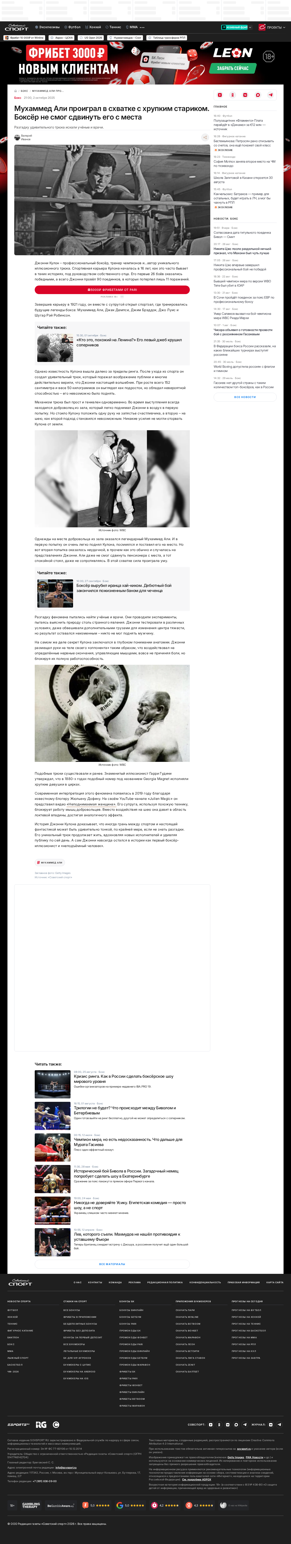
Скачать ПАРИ (185, 1310)
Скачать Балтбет (187, 1371)
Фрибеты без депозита (79, 1330)
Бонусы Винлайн (131, 1310)
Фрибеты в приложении (79, 1317)
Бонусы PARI (128, 1323)
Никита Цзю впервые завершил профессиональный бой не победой (240, 267)
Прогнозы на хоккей (246, 1317)
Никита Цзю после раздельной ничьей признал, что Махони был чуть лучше (242, 251)
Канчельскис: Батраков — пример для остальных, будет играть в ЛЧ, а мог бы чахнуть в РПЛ (242, 198)
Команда (115, 1282)
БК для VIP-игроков (77, 1358)
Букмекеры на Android (79, 1371)
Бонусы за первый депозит (82, 1337)
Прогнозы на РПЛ (244, 1344)
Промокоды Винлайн (135, 1351)
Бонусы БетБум (130, 1317)
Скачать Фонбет (187, 1330)
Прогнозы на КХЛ (244, 1351)
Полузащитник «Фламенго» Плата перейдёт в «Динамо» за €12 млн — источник (239, 124)
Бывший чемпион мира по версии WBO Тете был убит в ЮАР (242, 283)
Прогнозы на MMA (244, 1337)
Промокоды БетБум (133, 1358)
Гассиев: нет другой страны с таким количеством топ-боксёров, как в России (244, 385)
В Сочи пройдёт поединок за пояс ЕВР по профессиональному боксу (244, 299)
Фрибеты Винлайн (132, 1392)
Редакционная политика (165, 1282)
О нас (78, 1282)
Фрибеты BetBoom (132, 1399)
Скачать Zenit (185, 1364)
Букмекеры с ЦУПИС (77, 1364)
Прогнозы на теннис (246, 1323)
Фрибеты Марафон (132, 1405)
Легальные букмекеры (79, 1351)
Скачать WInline (187, 1317)
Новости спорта (19, 1301)
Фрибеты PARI (129, 1378)
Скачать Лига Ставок (191, 1358)
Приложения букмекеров (193, 1301)
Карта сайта (275, 1282)
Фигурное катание (20, 1330)
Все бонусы (71, 1310)
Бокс (17, 97)
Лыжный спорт (18, 1358)
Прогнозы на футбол (246, 1310)
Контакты (95, 1282)
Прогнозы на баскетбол (249, 1330)
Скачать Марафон (188, 1337)
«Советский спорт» (60, 877)
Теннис (12, 1323)
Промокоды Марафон (135, 1364)
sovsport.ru (244, 1448)
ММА (10, 1351)
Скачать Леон (185, 1344)
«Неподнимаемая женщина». (92, 804)
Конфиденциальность (205, 1282)
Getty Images (236, 1457)
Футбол (12, 1310)
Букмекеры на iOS (75, 1378)
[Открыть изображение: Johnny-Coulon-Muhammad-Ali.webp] (112, 478)
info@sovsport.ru (66, 1467)
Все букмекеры (74, 1344)
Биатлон (13, 1337)
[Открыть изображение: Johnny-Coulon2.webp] (112, 713)
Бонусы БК (127, 1301)
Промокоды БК (130, 1330)
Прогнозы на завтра (246, 1358)
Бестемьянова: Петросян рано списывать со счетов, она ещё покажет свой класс (244, 143)
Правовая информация (244, 1282)
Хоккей (12, 1317)
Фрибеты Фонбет (131, 1385)
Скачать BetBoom (188, 1323)
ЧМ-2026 (13, 1371)
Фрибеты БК (127, 1371)
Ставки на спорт (75, 1301)
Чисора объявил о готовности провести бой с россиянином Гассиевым (243, 332)
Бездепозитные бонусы (80, 1323)
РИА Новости (254, 1457)
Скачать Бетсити (187, 1351)
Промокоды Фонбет (134, 1337)
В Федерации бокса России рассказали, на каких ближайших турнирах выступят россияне (245, 350)
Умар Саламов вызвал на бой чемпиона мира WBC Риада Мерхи (242, 316)
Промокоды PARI (131, 1344)
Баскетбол (15, 1364)
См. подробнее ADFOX (196, 1479)
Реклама (135, 1282)
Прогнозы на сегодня (247, 1301)
